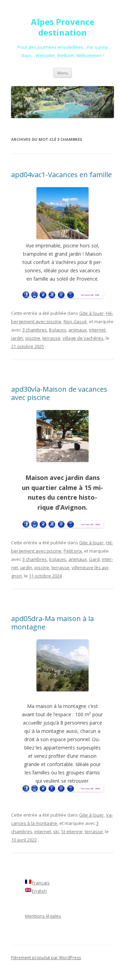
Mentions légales (43, 916)
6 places (57, 559)
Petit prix (73, 551)
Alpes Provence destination (62, 27)
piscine (32, 338)
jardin (17, 338)
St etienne (72, 831)
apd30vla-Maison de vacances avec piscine (59, 393)
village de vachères (82, 338)
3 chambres (34, 330)
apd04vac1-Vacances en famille (61, 174)
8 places (57, 330)
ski (56, 831)
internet (97, 330)
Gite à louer (91, 313)
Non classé (75, 321)
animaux (77, 330)
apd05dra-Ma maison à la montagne (52, 622)
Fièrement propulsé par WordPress (46, 958)
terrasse (51, 338)
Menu (62, 72)
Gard (94, 559)
